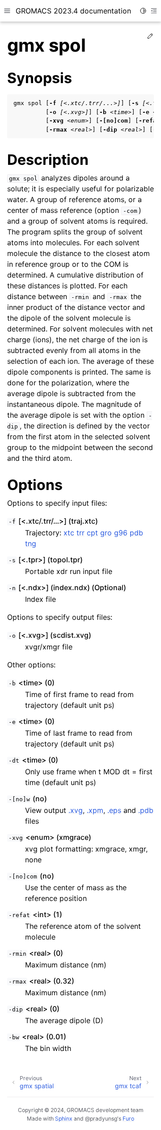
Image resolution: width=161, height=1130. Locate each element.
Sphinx (63, 1118)
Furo (128, 1118)
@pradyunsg (101, 1118)
